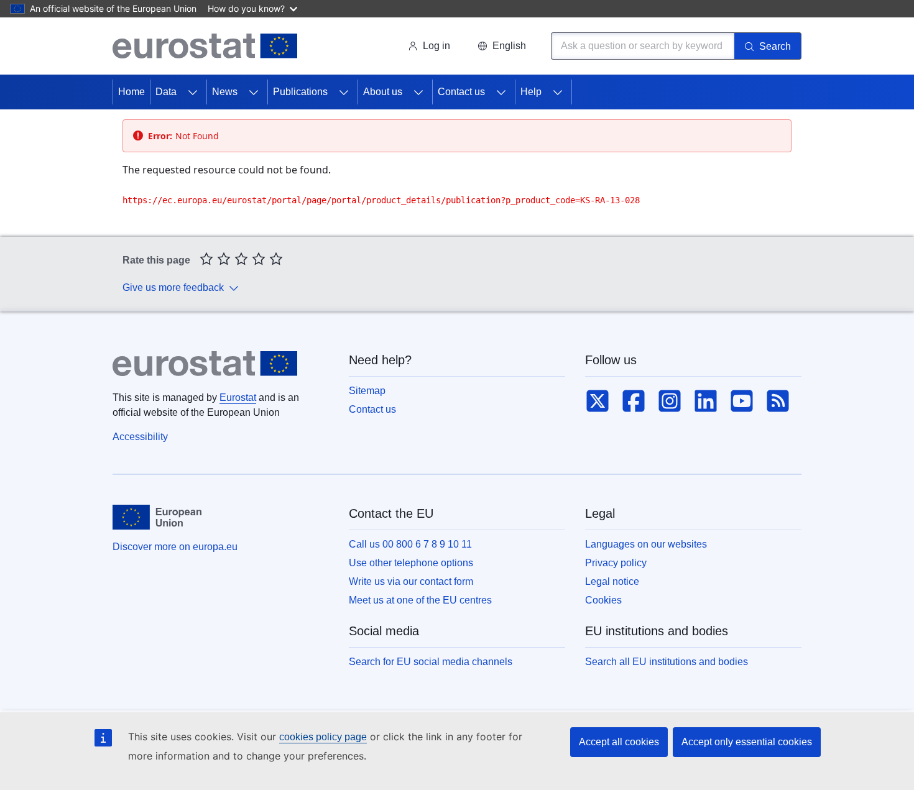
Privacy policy (616, 563)
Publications (300, 91)
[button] (502, 46)
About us (382, 91)
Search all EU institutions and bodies (666, 661)
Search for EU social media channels (430, 661)
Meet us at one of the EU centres (420, 600)
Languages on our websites (646, 544)
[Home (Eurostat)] (205, 46)
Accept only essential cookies (746, 742)
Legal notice (612, 581)
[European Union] (157, 517)
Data (166, 91)
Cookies (603, 600)
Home (131, 91)
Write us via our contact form (411, 581)
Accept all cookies (619, 742)
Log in (436, 45)
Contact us (461, 91)
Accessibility (140, 436)
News (225, 91)
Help (531, 91)
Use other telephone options (411, 563)
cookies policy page (323, 737)
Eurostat (237, 397)
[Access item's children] (192, 92)
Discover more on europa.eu (175, 546)
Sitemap (367, 390)
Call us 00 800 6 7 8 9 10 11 (410, 544)
